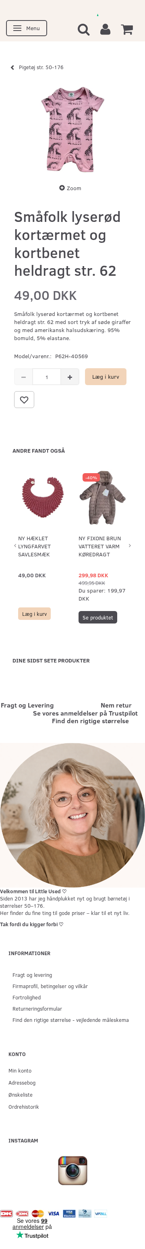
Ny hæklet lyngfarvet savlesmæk (34, 546)
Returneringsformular (37, 1008)
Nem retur (116, 705)
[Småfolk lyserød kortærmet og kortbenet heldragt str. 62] (72, 129)
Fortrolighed (26, 997)
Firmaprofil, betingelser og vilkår (50, 985)
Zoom (74, 188)
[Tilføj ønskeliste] (24, 399)
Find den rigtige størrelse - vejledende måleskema (70, 1019)
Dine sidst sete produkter (51, 660)
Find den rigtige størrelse (90, 720)
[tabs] (84, 28)
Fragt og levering (32, 974)
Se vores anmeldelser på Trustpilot (85, 713)
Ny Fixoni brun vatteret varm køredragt (100, 546)
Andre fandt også (38, 450)
